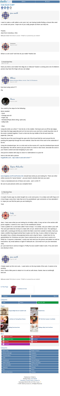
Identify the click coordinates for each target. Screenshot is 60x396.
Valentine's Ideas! (7, 336)
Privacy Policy (29, 380)
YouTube (35, 341)
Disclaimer (23, 380)
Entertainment (6, 360)
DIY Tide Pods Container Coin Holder (47, 319)
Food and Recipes (35, 360)
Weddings (33, 372)
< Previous (5, 296)
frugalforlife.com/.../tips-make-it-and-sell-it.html (15, 157)
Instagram (6, 344)
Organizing (5, 367)
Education (33, 357)
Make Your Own (34, 364)
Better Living (5, 350)
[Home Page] (6, 1)
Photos (32, 369)
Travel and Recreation (7, 372)
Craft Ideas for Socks (22, 288)
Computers (33, 353)
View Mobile (34, 378)
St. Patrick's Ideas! (8, 339)
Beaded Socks (42, 310)
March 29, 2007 (41, 302)
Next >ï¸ (55, 296)
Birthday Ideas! (35, 336)
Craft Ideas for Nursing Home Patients (17, 319)
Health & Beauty (6, 362)
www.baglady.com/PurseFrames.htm (12, 176)
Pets (4, 369)
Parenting (33, 367)
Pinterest (6, 341)
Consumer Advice (7, 355)
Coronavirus (34, 355)
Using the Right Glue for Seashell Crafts (17, 310)
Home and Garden (7, 364)
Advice (21, 302)
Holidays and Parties (36, 362)
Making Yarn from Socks (14, 327)
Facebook (35, 339)
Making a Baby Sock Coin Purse (46, 327)
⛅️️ (40, 382)
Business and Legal (7, 353)
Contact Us (37, 380)
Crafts (4, 302)
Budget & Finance (35, 350)
